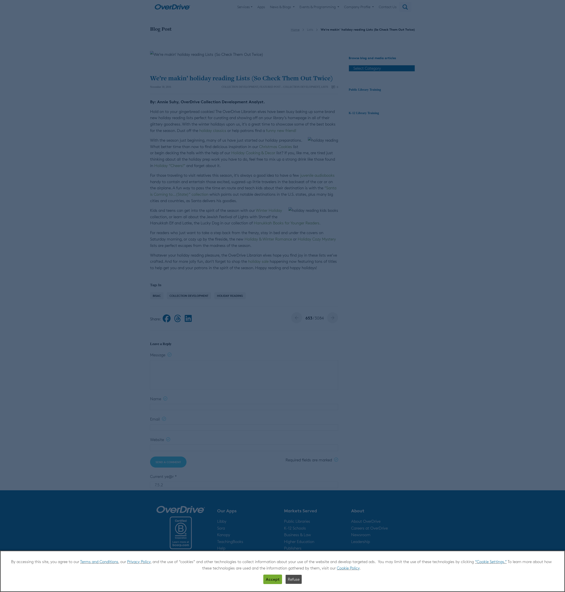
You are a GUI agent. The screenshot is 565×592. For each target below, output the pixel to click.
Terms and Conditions (99, 561)
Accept (273, 579)
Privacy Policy (139, 561)
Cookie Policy (348, 568)
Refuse (293, 579)
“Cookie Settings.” (491, 561)
